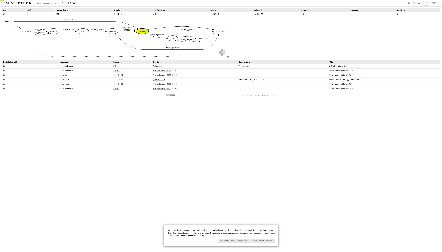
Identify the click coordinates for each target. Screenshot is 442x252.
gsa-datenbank (159, 79)
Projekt (242, 95)
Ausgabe (249, 95)
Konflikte (401, 10)
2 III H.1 (116, 88)
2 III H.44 (117, 66)
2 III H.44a (118, 14)
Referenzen (54, 3)
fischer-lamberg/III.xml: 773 (340, 71)
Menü (436, 3)
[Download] (419, 3)
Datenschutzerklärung (195, 236)
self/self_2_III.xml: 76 (337, 66)
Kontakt (257, 95)
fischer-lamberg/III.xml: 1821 (340, 75)
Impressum (265, 95)
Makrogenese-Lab (42, 3)
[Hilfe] (409, 3)
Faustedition (158, 66)
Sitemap (273, 95)
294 (4, 14)
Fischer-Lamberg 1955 (162, 71)
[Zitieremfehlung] (414, 3)
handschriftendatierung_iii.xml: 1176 (344, 80)
